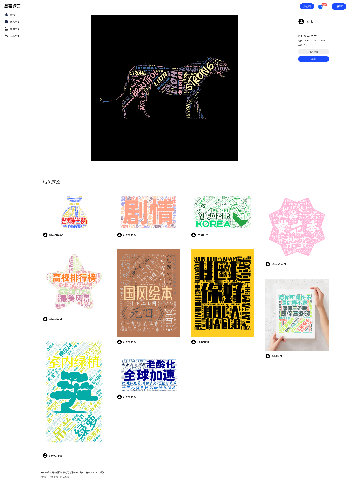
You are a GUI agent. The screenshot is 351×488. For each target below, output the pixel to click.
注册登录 (339, 6)
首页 (12, 15)
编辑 (313, 58)
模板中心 (15, 22)
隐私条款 (64, 476)
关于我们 (43, 476)
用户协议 (54, 476)
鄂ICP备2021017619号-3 (92, 472)
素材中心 (15, 29)
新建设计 (307, 6)
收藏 (316, 51)
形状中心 (15, 36)
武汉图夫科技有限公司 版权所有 (62, 472)
